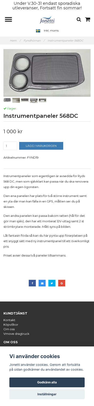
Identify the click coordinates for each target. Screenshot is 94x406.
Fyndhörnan (34, 40)
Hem (15, 40)
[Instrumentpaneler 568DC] (47, 73)
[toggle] (10, 20)
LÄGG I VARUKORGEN (41, 145)
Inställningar (47, 394)
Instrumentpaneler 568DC (65, 40)
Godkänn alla (47, 382)
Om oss (9, 329)
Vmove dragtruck (16, 333)
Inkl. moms (51, 30)
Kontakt (9, 320)
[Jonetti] (47, 19)
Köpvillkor (10, 324)
